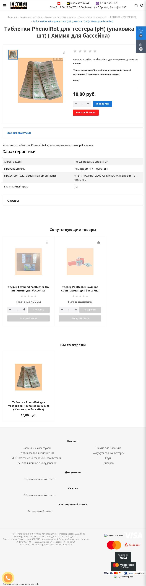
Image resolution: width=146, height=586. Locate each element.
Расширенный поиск (39, 511)
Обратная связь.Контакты (40, 479)
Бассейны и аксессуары (37, 448)
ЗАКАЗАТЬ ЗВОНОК (9, 578)
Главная (12, 17)
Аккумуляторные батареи (108, 453)
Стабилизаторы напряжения (37, 453)
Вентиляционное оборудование (36, 463)
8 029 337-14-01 (79, 3)
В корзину (102, 103)
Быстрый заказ (85, 112)
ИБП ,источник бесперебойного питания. (37, 458)
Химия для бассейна (109, 448)
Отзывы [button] (13, 200)
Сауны (109, 458)
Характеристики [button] (19, 133)
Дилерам (108, 463)
